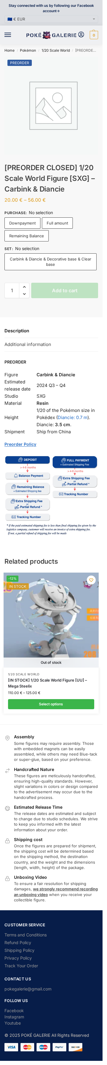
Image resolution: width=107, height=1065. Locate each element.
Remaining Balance (26, 235)
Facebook (14, 1010)
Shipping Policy (19, 950)
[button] (93, 35)
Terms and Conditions (25, 934)
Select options (51, 704)
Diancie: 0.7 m (72, 417)
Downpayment (22, 223)
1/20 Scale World (56, 50)
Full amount (57, 223)
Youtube (12, 1023)
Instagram (14, 1016)
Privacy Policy (18, 957)
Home (9, 50)
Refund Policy (17, 942)
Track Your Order (21, 965)
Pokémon (28, 50)
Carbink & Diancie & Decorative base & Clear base (50, 262)
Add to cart (65, 290)
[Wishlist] (91, 580)
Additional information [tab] (27, 344)
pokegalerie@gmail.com (27, 988)
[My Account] (81, 35)
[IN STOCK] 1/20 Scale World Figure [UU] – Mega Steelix (47, 683)
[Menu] (13, 35)
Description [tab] (16, 331)
